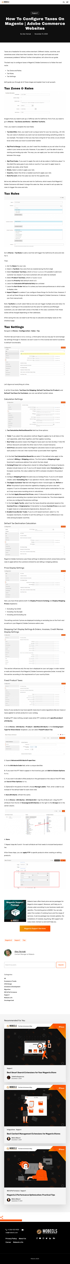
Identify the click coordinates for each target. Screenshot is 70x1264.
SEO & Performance (10, 992)
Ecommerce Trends (10, 981)
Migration (7, 989)
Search (61, 965)
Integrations (11, 1129)
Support (35, 13)
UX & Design (8, 984)
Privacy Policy (11, 1239)
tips (24, 940)
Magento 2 (8, 940)
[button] (67, 2)
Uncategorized (9, 1000)
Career (8, 1242)
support (17, 940)
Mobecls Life (8, 997)
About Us (22, 1239)
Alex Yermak (27, 34)
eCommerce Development (12, 987)
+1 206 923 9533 (13, 1230)
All (5, 978)
